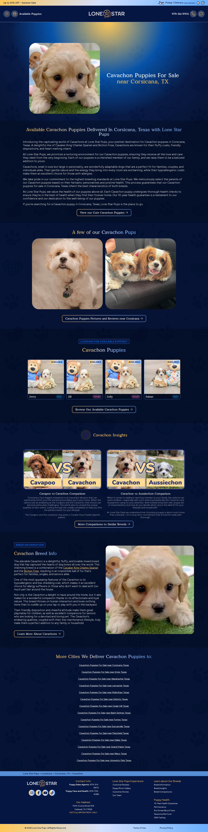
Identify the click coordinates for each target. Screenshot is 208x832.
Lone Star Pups (31, 773)
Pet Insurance (160, 807)
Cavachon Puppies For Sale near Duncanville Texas (104, 726)
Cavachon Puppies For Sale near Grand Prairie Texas (104, 746)
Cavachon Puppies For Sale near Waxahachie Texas (104, 678)
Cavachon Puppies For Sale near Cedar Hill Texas (104, 706)
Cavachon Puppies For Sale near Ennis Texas (104, 672)
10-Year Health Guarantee (165, 803)
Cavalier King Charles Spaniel (80, 567)
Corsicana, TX (62, 773)
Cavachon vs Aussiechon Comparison (146, 493)
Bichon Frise (31, 571)
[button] (198, 3)
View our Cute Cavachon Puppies (102, 212)
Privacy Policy (166, 828)
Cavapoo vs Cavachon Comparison (62, 493)
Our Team (117, 795)
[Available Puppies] (14, 13)
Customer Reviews (121, 785)
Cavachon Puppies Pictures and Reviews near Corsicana (102, 318)
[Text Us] (201, 13)
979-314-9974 (180, 14)
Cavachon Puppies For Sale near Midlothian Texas (104, 692)
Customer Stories (121, 792)
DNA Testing (159, 817)
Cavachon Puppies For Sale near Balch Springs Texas (104, 712)
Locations (47, 773)
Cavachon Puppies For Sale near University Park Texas (104, 760)
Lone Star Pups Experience (127, 781)
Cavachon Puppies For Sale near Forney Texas (104, 719)
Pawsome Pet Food (162, 814)
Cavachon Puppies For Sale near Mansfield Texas (104, 733)
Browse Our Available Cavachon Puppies (102, 409)
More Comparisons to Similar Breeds (102, 524)
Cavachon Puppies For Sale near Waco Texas (104, 753)
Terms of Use (139, 828)
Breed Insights (160, 788)
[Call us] (193, 13)
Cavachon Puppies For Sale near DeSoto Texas (104, 699)
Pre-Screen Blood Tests (164, 810)
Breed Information (162, 785)
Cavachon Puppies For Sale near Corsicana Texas (104, 665)
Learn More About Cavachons (37, 634)
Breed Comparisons (163, 792)
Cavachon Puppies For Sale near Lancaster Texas (104, 685)
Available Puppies (30, 14)
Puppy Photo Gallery (122, 788)
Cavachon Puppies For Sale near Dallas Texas (104, 740)
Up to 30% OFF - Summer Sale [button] (19, 2)
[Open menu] (6, 13)
